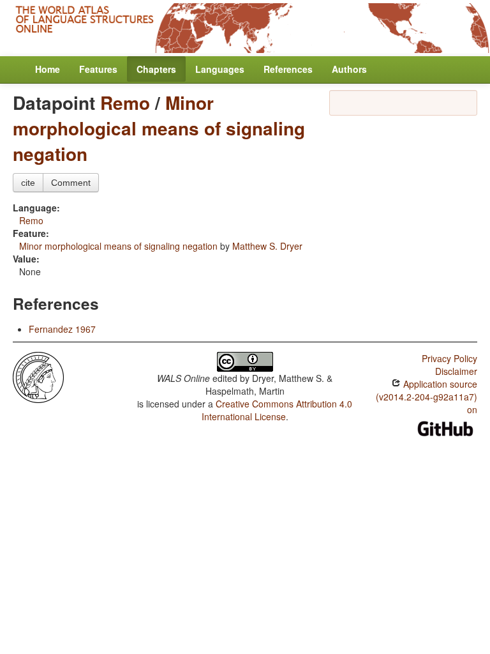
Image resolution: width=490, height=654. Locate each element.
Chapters (156, 69)
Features (98, 69)
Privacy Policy (449, 358)
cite (28, 183)
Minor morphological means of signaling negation (159, 128)
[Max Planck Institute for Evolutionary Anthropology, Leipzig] (38, 375)
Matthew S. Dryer (267, 246)
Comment (71, 183)
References (288, 69)
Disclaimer (456, 371)
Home (47, 69)
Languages (219, 69)
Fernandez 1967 (62, 329)
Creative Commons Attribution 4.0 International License (277, 410)
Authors (349, 69)
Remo (125, 102)
